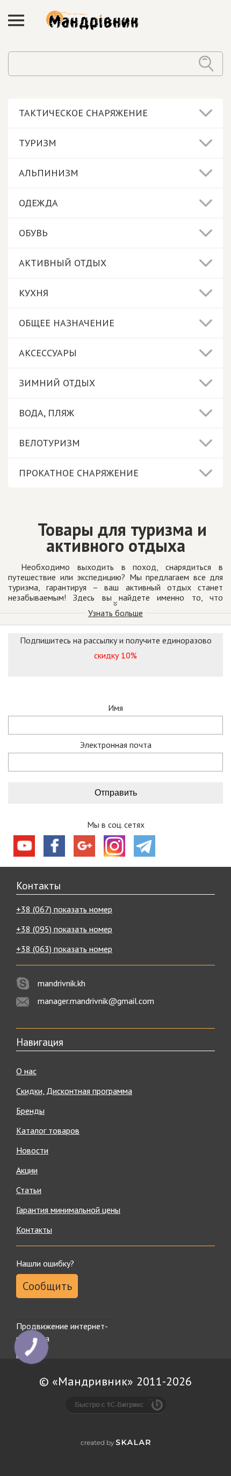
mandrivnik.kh (61, 983)
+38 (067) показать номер (64, 909)
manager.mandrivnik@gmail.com (96, 1000)
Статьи (28, 1190)
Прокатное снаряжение (79, 473)
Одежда (38, 203)
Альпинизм (48, 173)
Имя (115, 708)
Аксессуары (48, 353)
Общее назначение (66, 323)
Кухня (33, 293)
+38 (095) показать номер (64, 929)
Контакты (34, 1229)
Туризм (37, 143)
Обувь (33, 233)
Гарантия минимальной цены (68, 1209)
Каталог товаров (48, 1130)
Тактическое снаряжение (83, 113)
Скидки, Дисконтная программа (74, 1090)
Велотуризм (49, 443)
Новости (32, 1150)
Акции (27, 1170)
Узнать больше (115, 613)
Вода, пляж (46, 413)
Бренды (30, 1110)
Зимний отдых (57, 383)
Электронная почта (115, 745)
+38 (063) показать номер (64, 948)
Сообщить (47, 1286)
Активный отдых (62, 263)
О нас (26, 1071)
